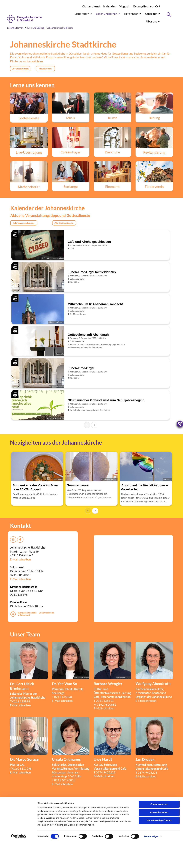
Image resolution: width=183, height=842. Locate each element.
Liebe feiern (82, 13)
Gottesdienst (91, 6)
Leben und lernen (107, 13)
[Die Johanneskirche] (112, 137)
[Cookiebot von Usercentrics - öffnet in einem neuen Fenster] (18, 836)
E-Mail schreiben (20, 559)
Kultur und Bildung (35, 27)
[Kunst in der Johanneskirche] (112, 103)
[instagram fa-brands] (13, 539)
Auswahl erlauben (159, 812)
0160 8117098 (22, 768)
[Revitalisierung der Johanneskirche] (154, 137)
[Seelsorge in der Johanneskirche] (70, 171)
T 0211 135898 (62, 696)
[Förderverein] (154, 171)
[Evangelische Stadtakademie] (154, 103)
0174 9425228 (105, 772)
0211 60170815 (64, 780)
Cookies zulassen (159, 804)
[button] (20, 68)
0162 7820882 (106, 704)
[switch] (83, 836)
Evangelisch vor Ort (146, 6)
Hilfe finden (131, 13)
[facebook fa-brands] (20, 539)
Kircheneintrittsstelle (23, 586)
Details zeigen (151, 836)
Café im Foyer (18, 602)
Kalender (109, 6)
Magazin (124, 6)
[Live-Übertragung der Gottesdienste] (29, 137)
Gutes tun (151, 13)
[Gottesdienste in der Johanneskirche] (29, 103)
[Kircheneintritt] (29, 171)
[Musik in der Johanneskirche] (70, 103)
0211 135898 (21, 701)
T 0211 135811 (104, 700)
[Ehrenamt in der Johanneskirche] (112, 171)
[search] (168, 14)
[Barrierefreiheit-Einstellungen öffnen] (180, 424)
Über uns (152, 21)
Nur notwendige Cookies (159, 820)
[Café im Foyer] (70, 137)
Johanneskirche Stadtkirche (60, 27)
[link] (83, 13)
